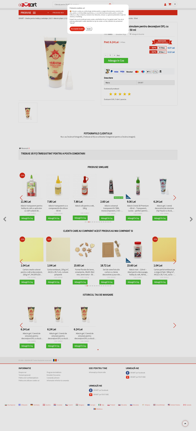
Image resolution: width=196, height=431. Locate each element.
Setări (89, 29)
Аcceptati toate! (77, 29)
